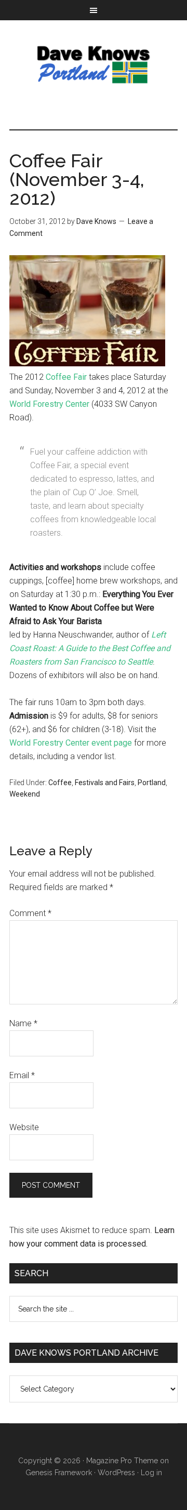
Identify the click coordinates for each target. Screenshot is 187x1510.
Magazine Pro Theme (122, 1460)
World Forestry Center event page (70, 743)
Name (23, 1023)
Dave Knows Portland (93, 64)
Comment (30, 913)
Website (24, 1127)
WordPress (116, 1472)
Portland (152, 782)
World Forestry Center (49, 404)
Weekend (24, 794)
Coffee (60, 782)
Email (22, 1075)
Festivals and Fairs (105, 782)
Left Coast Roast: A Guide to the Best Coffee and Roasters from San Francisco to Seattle (89, 648)
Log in (151, 1472)
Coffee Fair (66, 377)
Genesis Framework (58, 1472)
